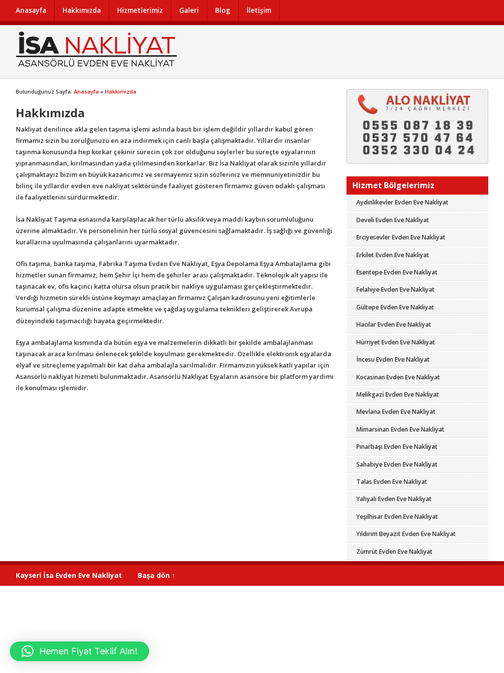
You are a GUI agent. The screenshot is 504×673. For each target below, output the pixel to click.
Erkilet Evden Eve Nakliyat (392, 255)
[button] (79, 651)
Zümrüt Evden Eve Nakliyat (394, 551)
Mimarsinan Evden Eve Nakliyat (400, 429)
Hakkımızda (82, 10)
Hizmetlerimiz (140, 10)
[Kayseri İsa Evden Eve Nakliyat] (97, 66)
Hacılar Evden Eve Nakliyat (393, 324)
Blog (222, 10)
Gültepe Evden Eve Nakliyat (395, 307)
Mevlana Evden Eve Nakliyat (396, 411)
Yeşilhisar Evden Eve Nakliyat (397, 516)
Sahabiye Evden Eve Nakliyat (397, 464)
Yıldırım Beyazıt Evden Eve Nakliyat (406, 534)
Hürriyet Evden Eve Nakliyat (395, 342)
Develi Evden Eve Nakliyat (392, 220)
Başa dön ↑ (156, 575)
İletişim (259, 10)
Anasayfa (31, 10)
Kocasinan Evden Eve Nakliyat (398, 377)
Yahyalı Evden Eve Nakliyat (394, 499)
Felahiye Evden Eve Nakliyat (395, 289)
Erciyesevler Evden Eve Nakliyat (400, 237)
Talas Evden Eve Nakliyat (391, 481)
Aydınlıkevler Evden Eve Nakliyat (402, 202)
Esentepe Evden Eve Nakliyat (397, 272)
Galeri (189, 10)
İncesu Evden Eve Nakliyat (393, 359)
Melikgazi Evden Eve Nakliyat (397, 394)
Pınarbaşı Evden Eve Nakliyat (397, 446)
